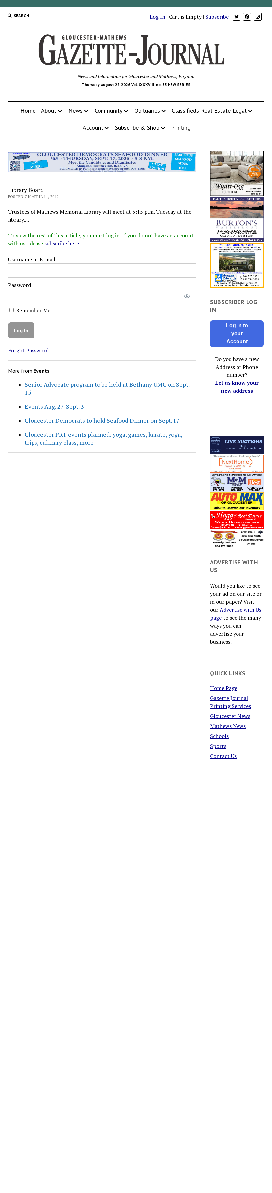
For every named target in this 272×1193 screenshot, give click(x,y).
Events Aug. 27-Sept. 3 (54, 406)
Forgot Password (28, 350)
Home (27, 110)
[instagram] (258, 17)
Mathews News (228, 726)
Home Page (223, 688)
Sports (218, 746)
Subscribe (217, 16)
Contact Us (223, 756)
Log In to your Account (237, 333)
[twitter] (236, 17)
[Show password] (186, 296)
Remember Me (32, 310)
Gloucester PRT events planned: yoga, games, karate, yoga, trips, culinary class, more (103, 438)
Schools (219, 736)
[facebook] (247, 17)
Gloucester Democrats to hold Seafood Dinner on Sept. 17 (102, 420)
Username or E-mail (31, 259)
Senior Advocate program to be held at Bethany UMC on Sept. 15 (107, 388)
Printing (181, 127)
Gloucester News (230, 716)
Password (19, 285)
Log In (157, 16)
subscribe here (61, 243)
